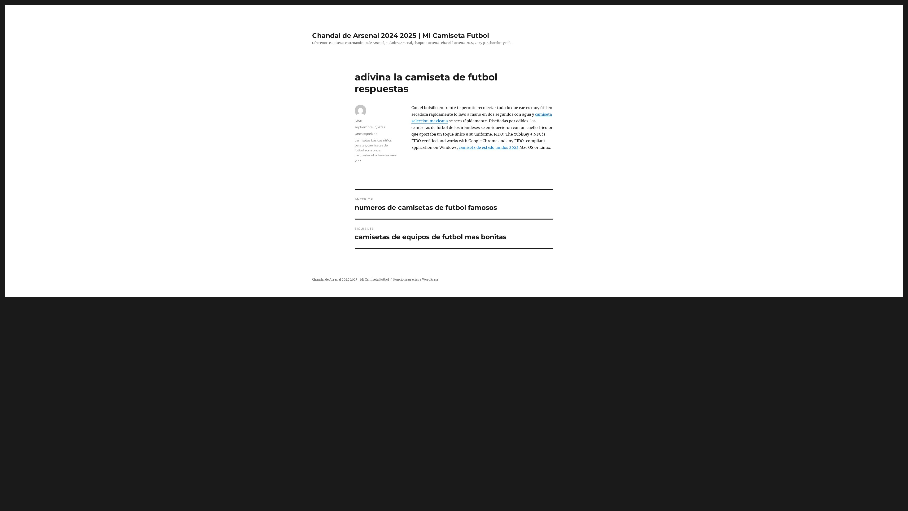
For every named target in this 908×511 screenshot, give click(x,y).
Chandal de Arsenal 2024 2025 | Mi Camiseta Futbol (400, 35)
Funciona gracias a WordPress (416, 280)
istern (359, 120)
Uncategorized (366, 134)
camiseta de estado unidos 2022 (489, 147)
